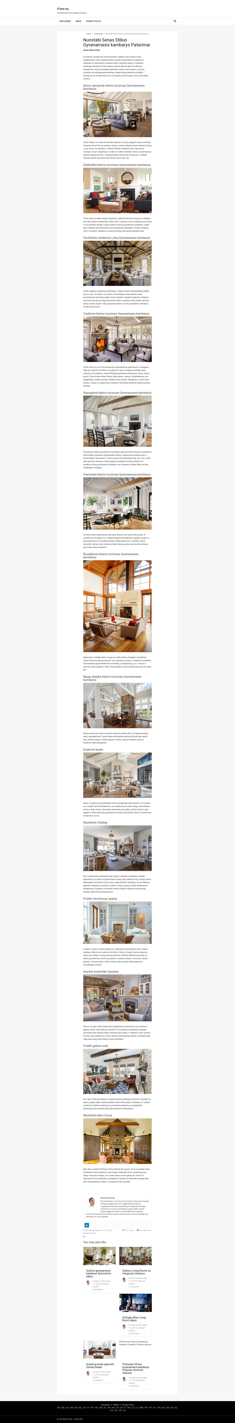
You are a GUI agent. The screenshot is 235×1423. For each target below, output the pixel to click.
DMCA (78, 21)
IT (125, 1407)
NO (146, 1407)
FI (88, 1407)
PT (150, 1407)
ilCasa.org (63, 8)
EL (105, 1407)
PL (155, 1407)
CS (67, 1407)
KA (101, 1407)
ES (112, 1410)
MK (141, 1407)
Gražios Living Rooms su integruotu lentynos (136, 1272)
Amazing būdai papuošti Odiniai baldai (100, 1366)
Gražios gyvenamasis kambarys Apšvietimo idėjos (98, 1273)
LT (137, 1407)
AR (59, 1407)
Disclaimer (65, 21)
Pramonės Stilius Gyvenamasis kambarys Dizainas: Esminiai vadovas (135, 1368)
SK (172, 1407)
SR (168, 1407)
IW (109, 1407)
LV (133, 1407)
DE (96, 1407)
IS (117, 1407)
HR (71, 1407)
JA (121, 1407)
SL (176, 1407)
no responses (145, 1230)
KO (129, 1407)
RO (159, 1407)
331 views (129, 1230)
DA (76, 1407)
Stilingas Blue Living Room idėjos (134, 1319)
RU (163, 1407)
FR (92, 1407)
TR (120, 1410)
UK (124, 1410)
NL (80, 1407)
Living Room (97, 1289)
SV (116, 1410)
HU (113, 1407)
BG (63, 1407)
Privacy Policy (93, 21)
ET (84, 1407)
